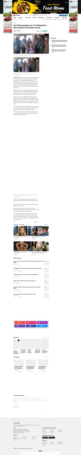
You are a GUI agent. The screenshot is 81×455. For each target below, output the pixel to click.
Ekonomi (16, 337)
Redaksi (18, 30)
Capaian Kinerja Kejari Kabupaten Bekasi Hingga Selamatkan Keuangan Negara (28, 262)
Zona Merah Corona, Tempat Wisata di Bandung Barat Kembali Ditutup (42, 367)
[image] (46, 263)
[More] (47, 31)
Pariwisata (17, 357)
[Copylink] (45, 31)
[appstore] (45, 438)
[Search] (30, 15)
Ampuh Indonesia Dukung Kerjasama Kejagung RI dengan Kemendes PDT (59, 41)
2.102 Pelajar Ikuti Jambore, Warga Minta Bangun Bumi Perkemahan (27, 268)
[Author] (14, 31)
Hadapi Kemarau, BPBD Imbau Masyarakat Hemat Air (24, 280)
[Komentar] (40, 31)
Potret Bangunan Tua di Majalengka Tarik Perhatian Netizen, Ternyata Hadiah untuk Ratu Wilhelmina (31, 367)
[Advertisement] (50, 74)
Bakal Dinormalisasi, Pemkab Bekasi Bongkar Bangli (24, 294)
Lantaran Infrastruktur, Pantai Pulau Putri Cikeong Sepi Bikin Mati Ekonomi (19, 367)
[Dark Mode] (56, 15)
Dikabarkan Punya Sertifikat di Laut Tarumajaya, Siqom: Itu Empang (59, 50)
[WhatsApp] (43, 31)
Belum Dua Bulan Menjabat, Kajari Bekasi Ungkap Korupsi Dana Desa (59, 46)
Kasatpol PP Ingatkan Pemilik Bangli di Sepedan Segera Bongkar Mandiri (27, 288)
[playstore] (51, 438)
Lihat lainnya (45, 337)
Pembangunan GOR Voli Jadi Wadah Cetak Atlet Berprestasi (25, 274)
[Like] (37, 31)
